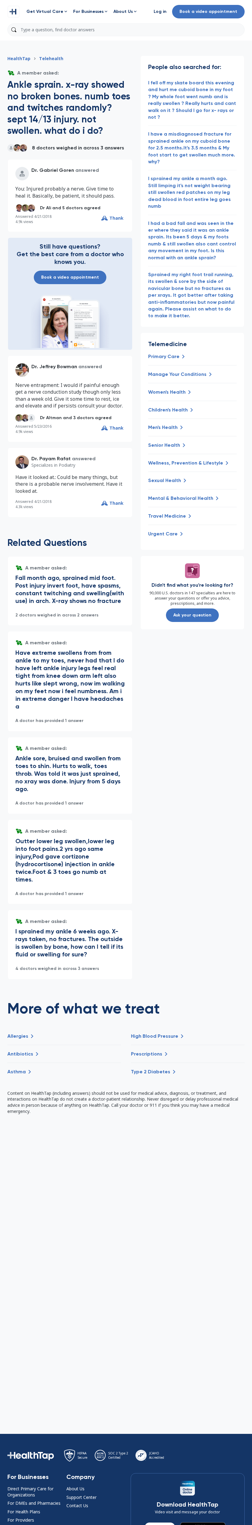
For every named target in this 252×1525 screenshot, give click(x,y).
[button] (13, 11)
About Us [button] (75, 1489)
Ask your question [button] (192, 615)
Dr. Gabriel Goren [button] (52, 170)
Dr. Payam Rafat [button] (51, 458)
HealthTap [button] (18, 58)
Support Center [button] (81, 1497)
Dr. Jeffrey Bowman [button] (54, 366)
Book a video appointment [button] (208, 11)
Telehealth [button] (51, 58)
